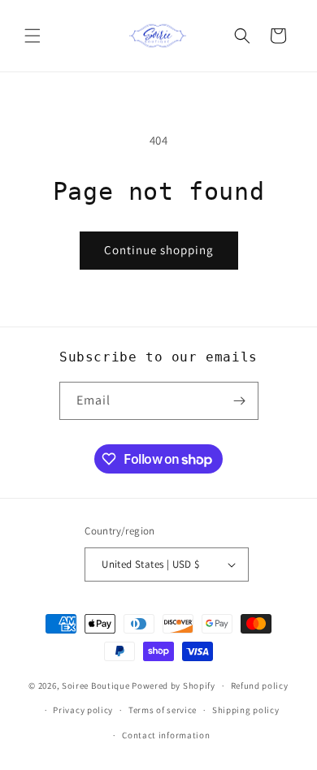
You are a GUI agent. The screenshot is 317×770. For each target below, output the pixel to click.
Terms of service (162, 710)
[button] (32, 36)
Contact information (166, 735)
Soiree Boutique (96, 685)
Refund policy (260, 685)
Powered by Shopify (173, 685)
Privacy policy (83, 710)
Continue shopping (159, 249)
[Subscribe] (240, 401)
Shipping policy (246, 710)
